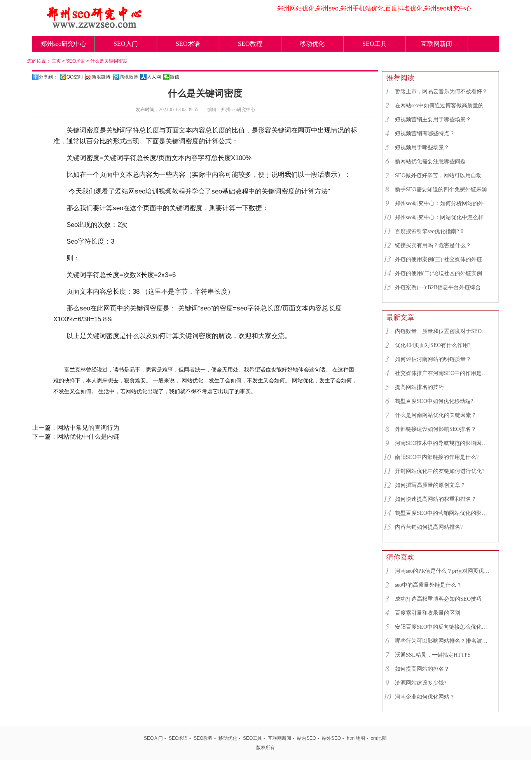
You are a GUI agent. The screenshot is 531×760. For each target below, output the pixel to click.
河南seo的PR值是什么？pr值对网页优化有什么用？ (443, 571)
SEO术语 (188, 43)
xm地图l (379, 738)
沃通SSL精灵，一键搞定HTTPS (433, 655)
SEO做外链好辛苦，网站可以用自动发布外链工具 (443, 175)
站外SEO (331, 738)
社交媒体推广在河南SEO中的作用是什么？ (443, 373)
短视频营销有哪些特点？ (425, 133)
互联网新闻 (436, 43)
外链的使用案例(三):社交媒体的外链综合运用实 (443, 259)
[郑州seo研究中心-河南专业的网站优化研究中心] (94, 26)
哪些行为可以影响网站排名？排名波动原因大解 (443, 641)
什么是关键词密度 (109, 61)
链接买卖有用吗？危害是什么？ (433, 245)
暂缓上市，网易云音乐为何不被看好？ (441, 91)
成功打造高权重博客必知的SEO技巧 (438, 599)
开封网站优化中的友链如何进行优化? (439, 471)
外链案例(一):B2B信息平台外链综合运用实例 (443, 287)
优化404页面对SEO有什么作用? (432, 345)
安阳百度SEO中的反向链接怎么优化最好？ (443, 627)
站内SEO (306, 738)
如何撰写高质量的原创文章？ (430, 485)
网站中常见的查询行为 (88, 427)
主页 (56, 61)
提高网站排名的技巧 (419, 387)
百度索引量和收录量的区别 (427, 613)
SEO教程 (250, 43)
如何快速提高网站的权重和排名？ (436, 499)
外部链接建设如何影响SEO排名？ (435, 429)
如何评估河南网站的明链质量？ (433, 359)
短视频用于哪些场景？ (422, 147)
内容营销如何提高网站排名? (429, 527)
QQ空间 (74, 77)
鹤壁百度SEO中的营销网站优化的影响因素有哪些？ (443, 513)
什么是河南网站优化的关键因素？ (436, 415)
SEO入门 (126, 43)
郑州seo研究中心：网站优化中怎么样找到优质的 (443, 217)
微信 (174, 77)
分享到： (48, 77)
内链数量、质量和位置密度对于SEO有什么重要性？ (443, 331)
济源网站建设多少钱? (420, 683)
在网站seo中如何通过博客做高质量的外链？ (443, 105)
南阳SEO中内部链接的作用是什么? (437, 457)
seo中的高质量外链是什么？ (428, 585)
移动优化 (312, 43)
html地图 (356, 738)
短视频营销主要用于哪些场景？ (433, 119)
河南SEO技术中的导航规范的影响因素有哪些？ (443, 443)
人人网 (154, 77)
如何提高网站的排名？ (422, 669)
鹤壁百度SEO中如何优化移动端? (434, 401)
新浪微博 (101, 77)
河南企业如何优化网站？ (425, 697)
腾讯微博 (128, 77)
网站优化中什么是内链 (88, 436)
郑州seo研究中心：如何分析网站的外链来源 (443, 203)
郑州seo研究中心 (63, 43)
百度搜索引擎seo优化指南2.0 (429, 231)
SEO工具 (374, 43)
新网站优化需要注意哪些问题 (430, 161)
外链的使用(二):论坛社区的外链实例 (438, 273)
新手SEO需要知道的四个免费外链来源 (441, 189)
